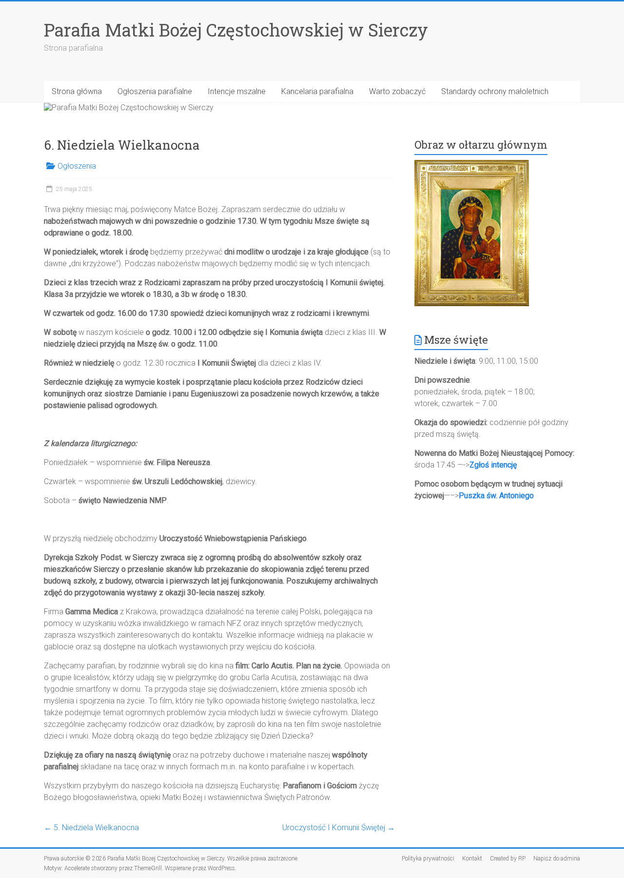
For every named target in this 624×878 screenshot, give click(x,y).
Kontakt (472, 858)
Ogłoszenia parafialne (154, 91)
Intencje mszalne (237, 91)
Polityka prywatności (428, 858)
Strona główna (77, 91)
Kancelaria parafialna (317, 91)
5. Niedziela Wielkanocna (91, 827)
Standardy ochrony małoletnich (494, 91)
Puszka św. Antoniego (496, 495)
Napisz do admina (556, 858)
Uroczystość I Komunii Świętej (338, 827)
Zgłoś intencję (493, 464)
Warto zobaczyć (397, 91)
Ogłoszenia (77, 166)
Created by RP (508, 858)
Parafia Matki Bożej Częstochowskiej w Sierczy (236, 29)
